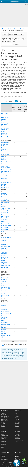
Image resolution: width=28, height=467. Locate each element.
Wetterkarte (3, 413)
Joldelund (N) (4, 212)
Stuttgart (16, 428)
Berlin (16, 413)
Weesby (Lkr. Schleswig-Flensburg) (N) (4, 318)
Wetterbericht (3, 414)
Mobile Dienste (5, 458)
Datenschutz (17, 438)
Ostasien (2, 447)
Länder (5, 34)
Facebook (18, 455)
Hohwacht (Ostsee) (5, 202)
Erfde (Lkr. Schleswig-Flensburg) (3, 158)
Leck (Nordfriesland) (6, 225)
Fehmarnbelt (4, 164)
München (17, 426)
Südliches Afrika (4, 437)
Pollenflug (3, 426)
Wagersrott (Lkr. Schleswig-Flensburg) (5, 305)
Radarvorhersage (4, 417)
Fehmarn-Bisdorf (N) (6, 161)
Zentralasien (3, 444)
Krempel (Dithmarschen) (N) (5, 222)
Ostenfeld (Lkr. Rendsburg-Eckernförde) (4, 258)
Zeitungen (4, 455)
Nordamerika (3, 438)
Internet (3, 456)
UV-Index (3, 428)
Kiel (2, 214)
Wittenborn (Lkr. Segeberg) (5, 332)
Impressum (17, 437)
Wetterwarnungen (4, 420)
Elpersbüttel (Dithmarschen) (5, 153)
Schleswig (3, 285)
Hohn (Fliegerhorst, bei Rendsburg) (6, 199)
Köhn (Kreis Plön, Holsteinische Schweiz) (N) (5, 218)
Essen (16, 420)
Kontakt (16, 441)
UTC (2, 93)
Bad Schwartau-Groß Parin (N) (5, 114)
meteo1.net (17, 435)
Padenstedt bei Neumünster (4, 268)
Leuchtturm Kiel (5, 227)
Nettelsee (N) (4, 244)
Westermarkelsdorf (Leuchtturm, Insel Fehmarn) (5, 326)
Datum (21, 34)
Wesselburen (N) (5, 322)
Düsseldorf (17, 419)
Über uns (17, 434)
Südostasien (3, 446)
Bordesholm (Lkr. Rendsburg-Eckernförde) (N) (5, 124)
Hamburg (17, 423)
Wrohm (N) (4, 339)
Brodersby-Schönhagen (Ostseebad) (4, 133)
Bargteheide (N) (5, 117)
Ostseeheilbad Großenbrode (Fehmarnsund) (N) (6, 264)
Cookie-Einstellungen (19, 440)
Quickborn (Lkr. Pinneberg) (5, 278)
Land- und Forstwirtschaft (7, 462)
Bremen (16, 414)
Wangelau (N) (4, 309)
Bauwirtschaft (5, 459)
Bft (16, 101)
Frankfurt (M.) (17, 422)
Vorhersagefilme (4, 419)
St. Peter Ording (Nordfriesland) (5, 295)
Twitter (17, 456)
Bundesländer (12, 34)
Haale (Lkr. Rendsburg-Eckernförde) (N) (5, 186)
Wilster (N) (3, 329)
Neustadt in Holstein (6, 246)
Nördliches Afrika (4, 435)
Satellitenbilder (4, 425)
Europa (2, 434)
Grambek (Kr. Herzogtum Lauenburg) (4, 178)
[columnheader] (6, 108)
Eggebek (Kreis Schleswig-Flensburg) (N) (5, 149)
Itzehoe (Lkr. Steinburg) (4, 205)
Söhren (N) (4, 291)
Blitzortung (3, 422)
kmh (20, 101)
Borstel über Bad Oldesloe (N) (5, 128)
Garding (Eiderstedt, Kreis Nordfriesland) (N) (6, 171)
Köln (16, 425)
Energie (3, 461)
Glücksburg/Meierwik (6, 175)
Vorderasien (3, 443)
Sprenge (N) (4, 293)
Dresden (16, 417)
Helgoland (3, 197)
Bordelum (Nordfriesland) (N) (5, 120)
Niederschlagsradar (5, 416)
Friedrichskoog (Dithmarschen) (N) (5, 166)
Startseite (4, 29)
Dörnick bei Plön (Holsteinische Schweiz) (5, 144)
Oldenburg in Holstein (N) (4, 249)
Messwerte (3, 423)
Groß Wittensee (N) (6, 182)
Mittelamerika (3, 440)
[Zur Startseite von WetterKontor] (14, 1)
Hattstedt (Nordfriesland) (4, 193)
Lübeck (3, 231)
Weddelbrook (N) (5, 311)
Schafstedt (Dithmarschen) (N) (5, 282)
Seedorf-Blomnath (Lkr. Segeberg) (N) (6, 287)
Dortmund (17, 416)
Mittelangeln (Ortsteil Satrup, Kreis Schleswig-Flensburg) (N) (6, 240)
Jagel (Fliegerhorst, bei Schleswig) (6, 209)
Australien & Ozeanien (5, 449)
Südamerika (3, 441)
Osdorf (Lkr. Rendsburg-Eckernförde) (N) (5, 253)
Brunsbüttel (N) (5, 137)
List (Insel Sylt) (4, 229)
